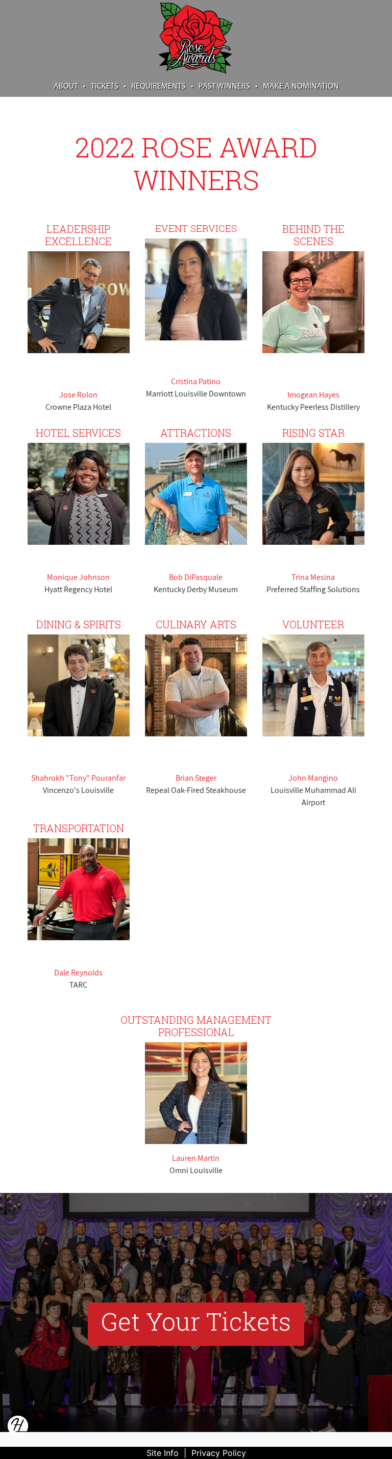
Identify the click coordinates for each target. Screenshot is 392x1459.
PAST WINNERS (228, 87)
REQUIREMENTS (162, 87)
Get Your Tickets (196, 1321)
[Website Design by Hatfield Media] (18, 1429)
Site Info (162, 1453)
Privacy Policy (218, 1453)
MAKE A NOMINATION (301, 87)
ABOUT (70, 87)
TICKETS (108, 87)
